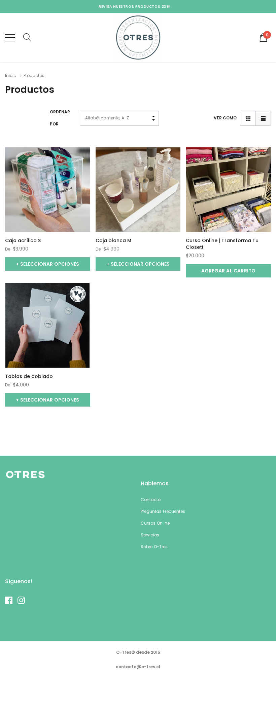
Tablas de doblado (29, 376)
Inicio (10, 75)
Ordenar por (60, 118)
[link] (47, 189)
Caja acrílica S (23, 240)
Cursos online (155, 523)
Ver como (225, 118)
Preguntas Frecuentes (163, 511)
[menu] (10, 38)
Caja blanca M (113, 240)
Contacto (151, 499)
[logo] (138, 37)
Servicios (150, 535)
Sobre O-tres (154, 546)
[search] (27, 37)
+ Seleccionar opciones (47, 264)
